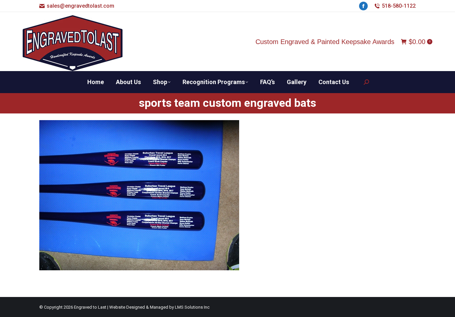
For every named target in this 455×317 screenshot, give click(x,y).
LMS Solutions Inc (192, 307)
